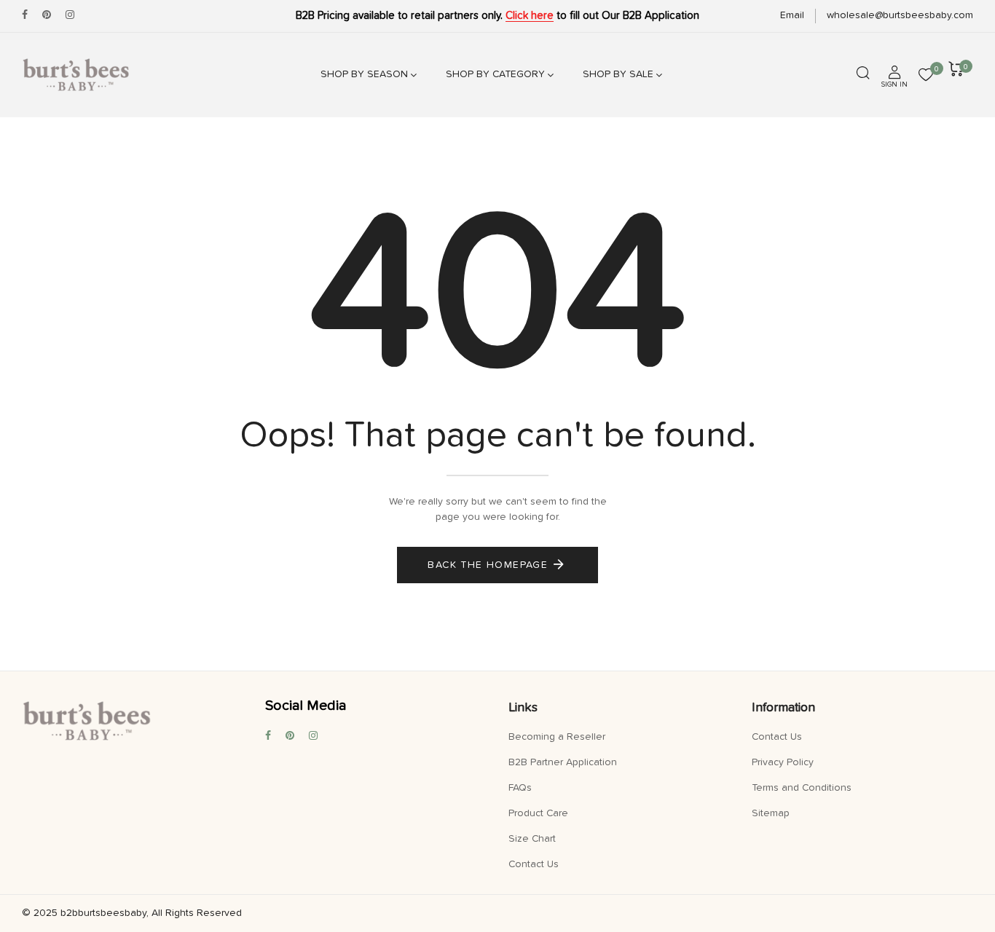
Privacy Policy (783, 762)
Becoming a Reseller (556, 737)
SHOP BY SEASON (364, 74)
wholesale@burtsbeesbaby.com (900, 15)
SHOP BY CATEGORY (495, 74)
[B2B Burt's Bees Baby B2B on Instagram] (70, 15)
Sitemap (771, 813)
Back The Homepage (488, 565)
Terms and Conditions (802, 788)
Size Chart (532, 839)
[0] (926, 76)
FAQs (520, 788)
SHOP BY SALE (618, 74)
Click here (530, 15)
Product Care (538, 813)
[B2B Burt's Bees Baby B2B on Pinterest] (46, 15)
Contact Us (533, 864)
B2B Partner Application (562, 762)
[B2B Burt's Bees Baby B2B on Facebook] (25, 15)
